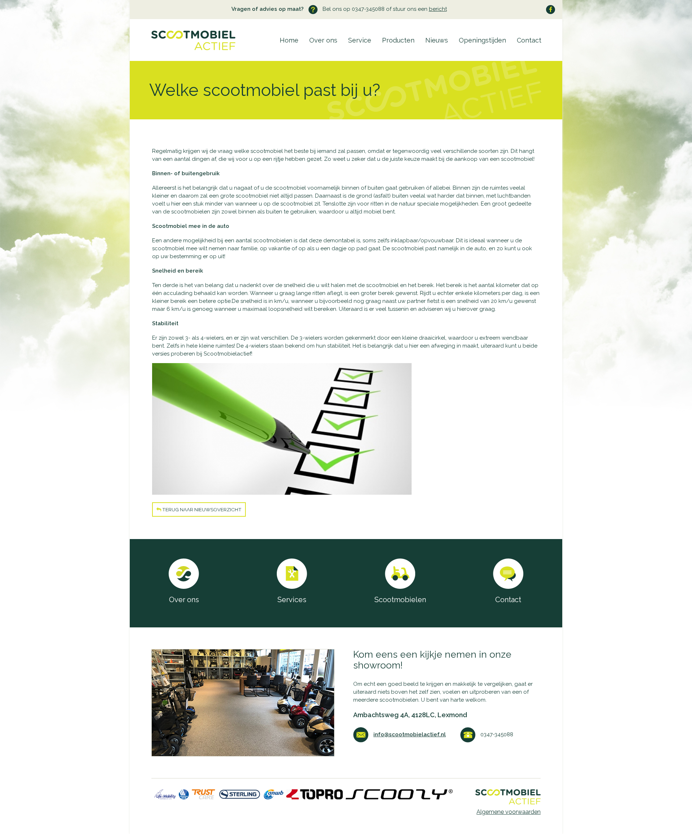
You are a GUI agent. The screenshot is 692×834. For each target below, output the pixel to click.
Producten (398, 40)
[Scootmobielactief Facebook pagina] (550, 9)
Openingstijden (482, 40)
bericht (438, 9)
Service (359, 40)
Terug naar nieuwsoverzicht (201, 509)
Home (289, 40)
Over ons (323, 40)
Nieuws (436, 40)
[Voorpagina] (182, 48)
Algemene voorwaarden (508, 811)
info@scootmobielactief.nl (409, 734)
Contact (529, 40)
